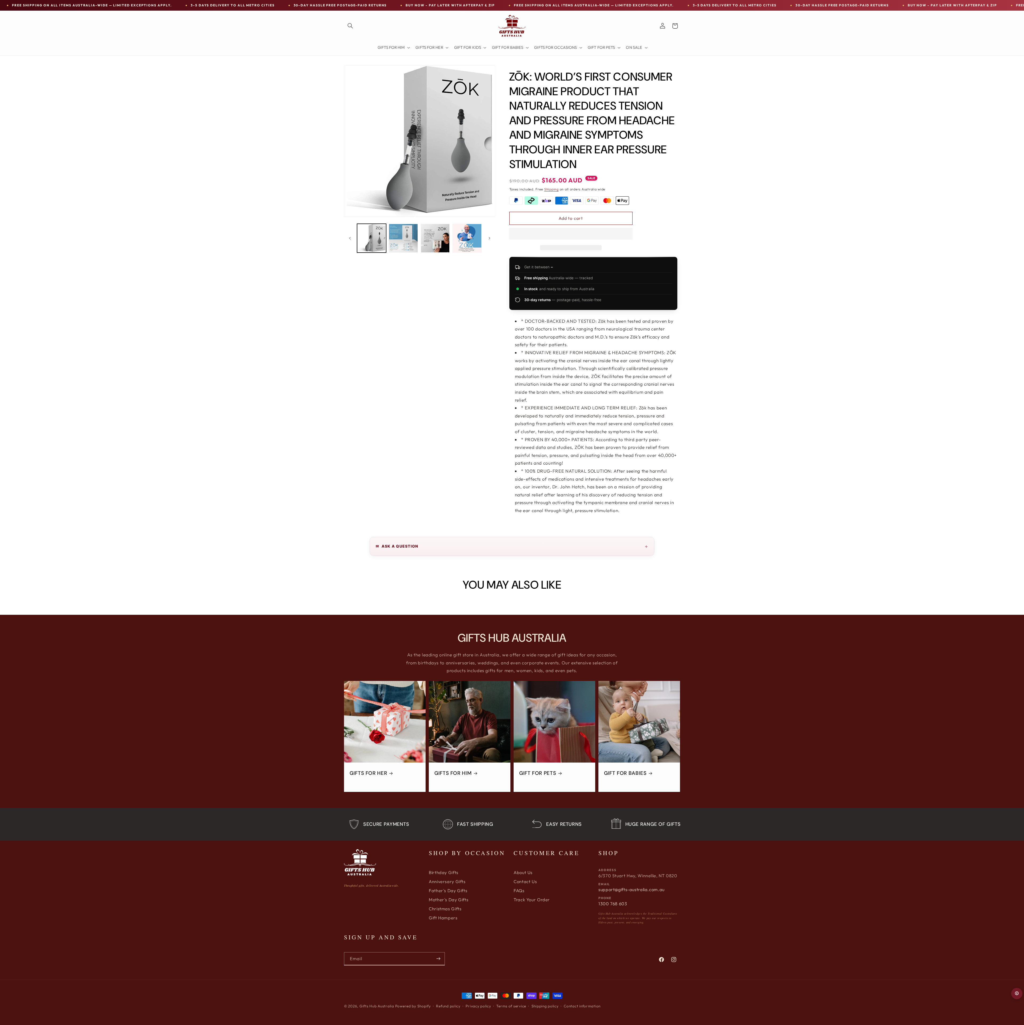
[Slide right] (489, 238)
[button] (571, 234)
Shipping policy (545, 1006)
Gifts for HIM (452, 773)
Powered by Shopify (413, 1006)
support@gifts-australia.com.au (631, 889)
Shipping (551, 189)
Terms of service (511, 1006)
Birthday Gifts (443, 872)
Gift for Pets (537, 773)
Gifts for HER (368, 773)
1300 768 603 (612, 903)
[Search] (350, 26)
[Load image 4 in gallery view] (467, 238)
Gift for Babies (625, 773)
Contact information (582, 1006)
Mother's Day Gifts (448, 899)
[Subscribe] (438, 958)
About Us (523, 872)
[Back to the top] (1016, 993)
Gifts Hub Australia (376, 1006)
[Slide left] (350, 238)
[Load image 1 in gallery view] (371, 238)
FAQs (519, 890)
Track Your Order (532, 899)
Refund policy (448, 1006)
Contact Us (525, 881)
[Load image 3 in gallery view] (435, 238)
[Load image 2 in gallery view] (403, 238)
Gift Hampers (443, 917)
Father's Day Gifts (448, 890)
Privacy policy (478, 1006)
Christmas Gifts (445, 908)
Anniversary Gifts (447, 881)
